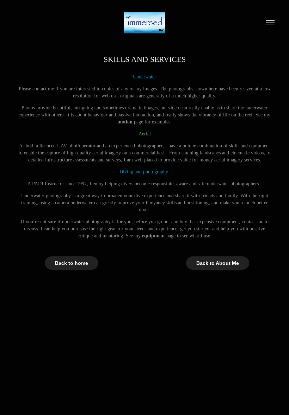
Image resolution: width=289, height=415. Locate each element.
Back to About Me (217, 263)
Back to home (71, 263)
